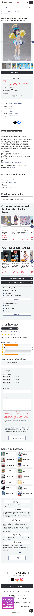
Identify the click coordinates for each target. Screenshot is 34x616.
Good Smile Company (16, 103)
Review (5, 397)
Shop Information (25, 606)
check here (28, 515)
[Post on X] (15, 122)
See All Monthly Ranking (16, 282)
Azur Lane (8, 293)
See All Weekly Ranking (16, 279)
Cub (11, 111)
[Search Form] (27, 2)
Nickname (6, 388)
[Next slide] (32, 42)
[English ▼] (18, 2)
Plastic (12, 108)
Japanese (12, 167)
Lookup (7, 311)
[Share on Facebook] (19, 122)
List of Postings (9, 328)
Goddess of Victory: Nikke (13, 296)
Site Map (25, 609)
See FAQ (16, 558)
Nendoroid (8, 306)
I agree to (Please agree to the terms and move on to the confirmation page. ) (18, 429)
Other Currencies (7, 86)
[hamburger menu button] (31, 2)
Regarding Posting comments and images (20, 331)
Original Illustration (10, 290)
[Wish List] (21, 2)
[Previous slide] (1, 42)
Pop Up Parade (14, 113)
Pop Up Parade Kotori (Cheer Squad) (12, 162)
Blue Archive (13, 116)
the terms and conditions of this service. (18, 429)
